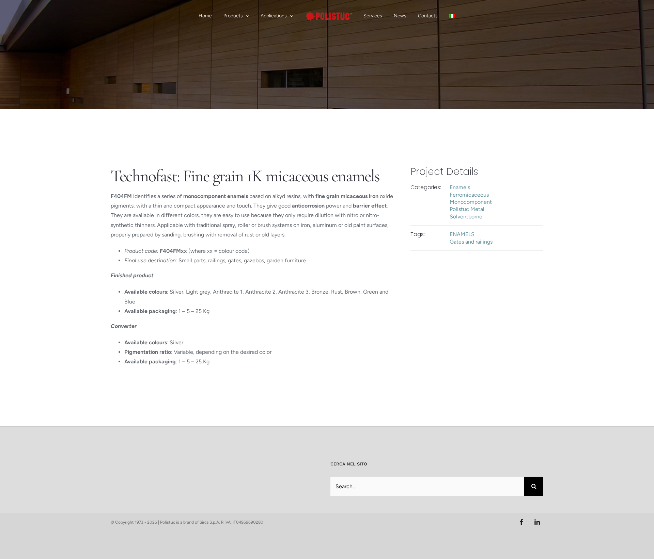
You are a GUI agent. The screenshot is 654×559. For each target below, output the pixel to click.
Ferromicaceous (469, 195)
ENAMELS (462, 234)
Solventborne (466, 216)
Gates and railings (471, 242)
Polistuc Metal (467, 209)
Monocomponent (471, 202)
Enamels (460, 187)
